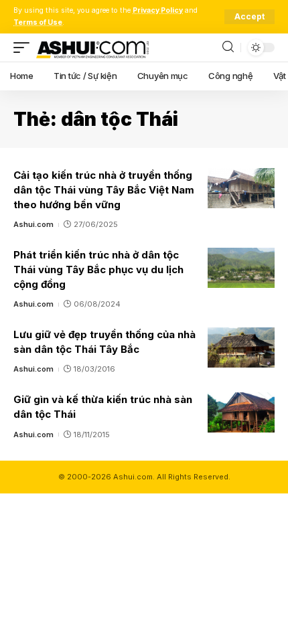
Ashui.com (33, 224)
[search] (228, 47)
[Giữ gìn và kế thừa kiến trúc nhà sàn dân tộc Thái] (241, 412)
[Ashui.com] (92, 47)
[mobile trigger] (24, 47)
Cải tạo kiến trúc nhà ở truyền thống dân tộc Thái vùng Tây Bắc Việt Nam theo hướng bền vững (103, 190)
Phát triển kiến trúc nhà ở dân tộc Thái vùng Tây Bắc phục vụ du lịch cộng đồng (98, 269)
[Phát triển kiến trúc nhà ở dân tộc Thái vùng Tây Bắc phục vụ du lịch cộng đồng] (241, 268)
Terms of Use (37, 22)
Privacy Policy (158, 10)
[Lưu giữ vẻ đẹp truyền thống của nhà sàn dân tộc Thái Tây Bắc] (241, 347)
